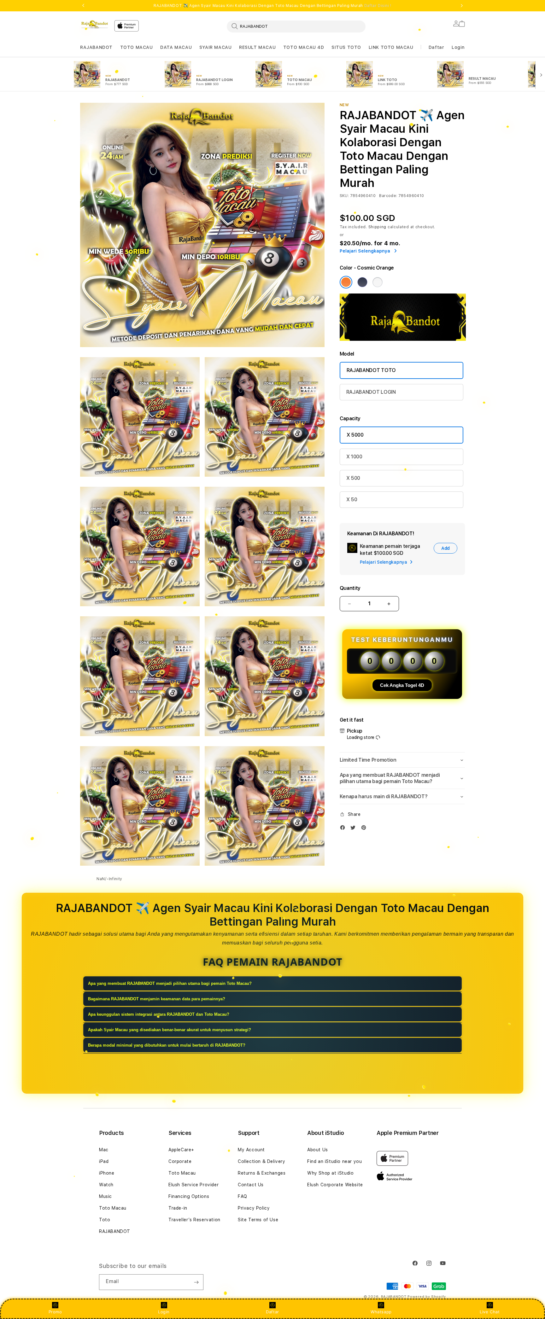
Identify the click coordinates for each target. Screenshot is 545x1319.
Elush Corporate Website (335, 1184)
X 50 (351, 500)
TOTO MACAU (136, 47)
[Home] (94, 24)
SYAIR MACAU (215, 47)
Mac (103, 1149)
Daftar (272, 1311)
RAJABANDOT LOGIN (371, 392)
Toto (104, 1219)
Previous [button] (83, 6)
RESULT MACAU (257, 47)
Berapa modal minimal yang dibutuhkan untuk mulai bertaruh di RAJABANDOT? (166, 1045)
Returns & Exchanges (261, 1173)
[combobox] (296, 26)
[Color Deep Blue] (362, 282)
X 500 (353, 478)
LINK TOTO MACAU (391, 47)
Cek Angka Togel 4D (402, 685)
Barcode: (388, 196)
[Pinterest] (365, 829)
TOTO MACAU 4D (303, 47)
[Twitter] (354, 829)
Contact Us (251, 1184)
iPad (103, 1161)
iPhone (106, 1173)
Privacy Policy (254, 1208)
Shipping (377, 227)
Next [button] (462, 6)
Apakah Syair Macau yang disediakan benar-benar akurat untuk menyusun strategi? (169, 1029)
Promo (55, 1311)
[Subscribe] (196, 1282)
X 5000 (355, 435)
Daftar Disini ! (377, 5)
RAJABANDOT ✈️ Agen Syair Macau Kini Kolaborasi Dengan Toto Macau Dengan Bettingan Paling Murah (272, 5)
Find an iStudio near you (334, 1161)
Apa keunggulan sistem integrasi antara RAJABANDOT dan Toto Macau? (158, 1014)
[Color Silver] (377, 282)
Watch (106, 1184)
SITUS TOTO (346, 47)
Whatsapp (381, 1311)
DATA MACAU (176, 47)
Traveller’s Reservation (194, 1219)
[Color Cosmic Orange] (346, 282)
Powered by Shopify (426, 1297)
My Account (251, 1149)
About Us (317, 1149)
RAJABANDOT (96, 47)
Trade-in (177, 1208)
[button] (96, 47)
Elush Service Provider (193, 1184)
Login (164, 1311)
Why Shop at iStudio (330, 1173)
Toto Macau (112, 1208)
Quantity (350, 588)
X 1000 (354, 457)
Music (105, 1196)
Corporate (179, 1161)
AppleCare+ (181, 1149)
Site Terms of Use (258, 1219)
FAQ (242, 1196)
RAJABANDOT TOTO (371, 370)
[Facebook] (344, 829)
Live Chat (490, 1311)
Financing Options (188, 1196)
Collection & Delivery (261, 1161)
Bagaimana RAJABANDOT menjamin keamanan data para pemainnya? (156, 999)
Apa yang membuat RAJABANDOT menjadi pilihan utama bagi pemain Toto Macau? (170, 983)
